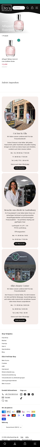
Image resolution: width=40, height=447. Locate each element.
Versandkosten (15, 440)
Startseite (5, 21)
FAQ (22, 437)
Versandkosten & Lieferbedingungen (13, 378)
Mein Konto (5, 360)
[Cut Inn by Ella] (20, 114)
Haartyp (4, 343)
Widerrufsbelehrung (8, 372)
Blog (3, 352)
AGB (3, 366)
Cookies (4, 363)
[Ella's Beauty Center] (20, 267)
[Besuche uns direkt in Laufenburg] (20, 191)
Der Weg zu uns (20, 243)
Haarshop (5, 337)
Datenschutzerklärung (9, 375)
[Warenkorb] (32, 8)
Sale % (4, 346)
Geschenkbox (6, 349)
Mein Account (6, 383)
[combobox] (18, 8)
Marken (4, 340)
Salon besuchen (20, 168)
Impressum (5, 369)
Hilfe (27, 437)
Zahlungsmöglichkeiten (9, 380)
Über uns (5, 440)
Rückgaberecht (27, 440)
